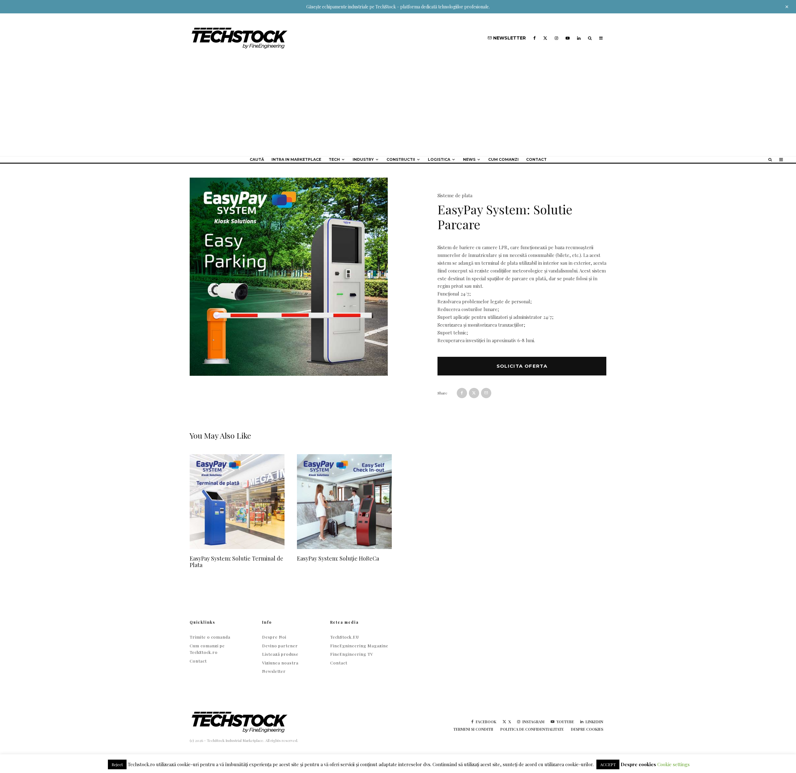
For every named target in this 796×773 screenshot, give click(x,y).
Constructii (400, 159)
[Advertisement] (398, 109)
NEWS (469, 159)
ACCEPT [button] (608, 764)
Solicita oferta (522, 366)
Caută (257, 159)
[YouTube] (567, 38)
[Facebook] (534, 38)
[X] (545, 38)
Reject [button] (117, 764)
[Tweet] (474, 393)
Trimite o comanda (210, 637)
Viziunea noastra (280, 662)
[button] (403, 193)
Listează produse (280, 654)
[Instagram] (556, 38)
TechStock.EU (344, 637)
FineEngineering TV (351, 654)
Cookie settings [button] (673, 764)
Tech (334, 159)
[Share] (462, 393)
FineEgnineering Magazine (359, 645)
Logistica (439, 159)
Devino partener (280, 645)
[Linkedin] (578, 38)
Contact (536, 159)
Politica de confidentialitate (532, 729)
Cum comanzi (503, 159)
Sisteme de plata (454, 195)
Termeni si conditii (473, 729)
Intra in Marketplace (296, 159)
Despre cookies (587, 729)
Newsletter (274, 671)
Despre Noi (274, 637)
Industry (363, 159)
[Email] (486, 393)
